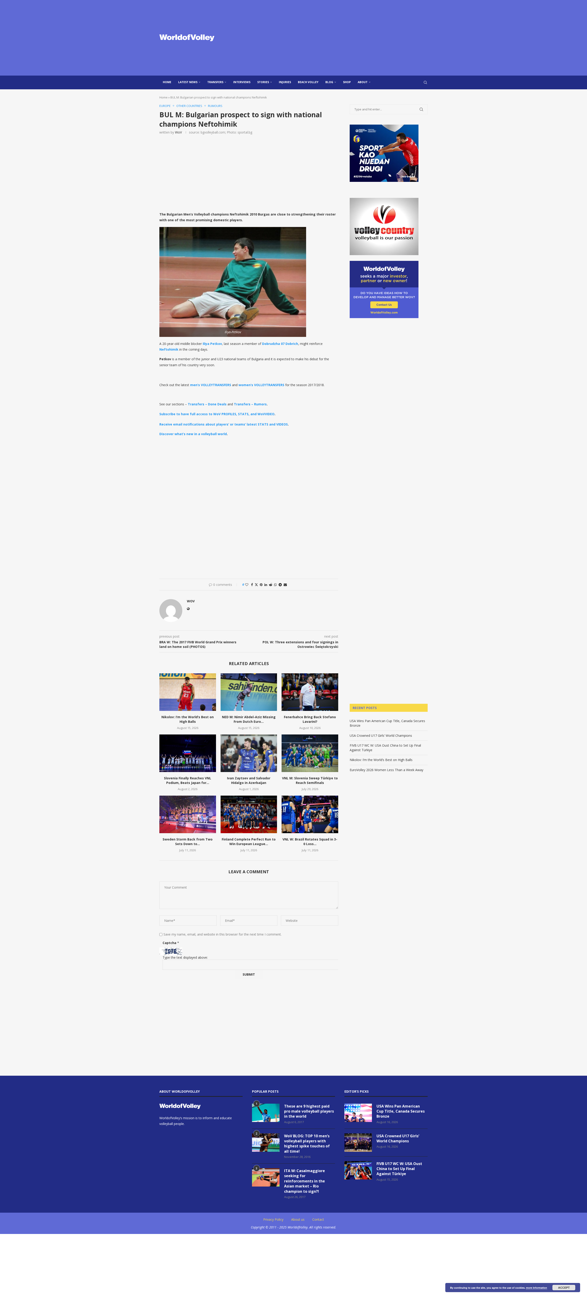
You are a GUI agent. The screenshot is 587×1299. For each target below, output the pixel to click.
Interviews (241, 82)
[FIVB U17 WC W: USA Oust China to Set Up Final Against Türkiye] (358, 1170)
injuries (285, 82)
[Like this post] (246, 584)
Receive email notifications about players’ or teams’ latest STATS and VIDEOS (223, 424)
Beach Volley (308, 82)
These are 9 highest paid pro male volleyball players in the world (309, 1111)
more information (536, 1287)
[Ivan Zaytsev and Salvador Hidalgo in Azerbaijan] (249, 753)
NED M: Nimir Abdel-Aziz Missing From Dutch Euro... (249, 719)
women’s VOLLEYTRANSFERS (261, 385)
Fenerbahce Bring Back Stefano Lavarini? (310, 719)
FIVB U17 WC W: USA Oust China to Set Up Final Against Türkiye (399, 1168)
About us (298, 1219)
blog (329, 82)
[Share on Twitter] (256, 584)
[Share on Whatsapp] (275, 584)
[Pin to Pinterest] (261, 584)
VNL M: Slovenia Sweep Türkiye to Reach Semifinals (310, 780)
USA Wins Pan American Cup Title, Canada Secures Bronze (401, 1111)
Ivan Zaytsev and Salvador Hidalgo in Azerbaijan (248, 780)
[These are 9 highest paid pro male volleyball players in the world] (266, 1113)
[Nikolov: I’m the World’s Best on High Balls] (187, 692)
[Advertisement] (339, 38)
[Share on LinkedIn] (265, 584)
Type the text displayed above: (185, 957)
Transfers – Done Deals (207, 404)
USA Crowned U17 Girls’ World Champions (381, 735)
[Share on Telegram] (280, 584)
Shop (347, 82)
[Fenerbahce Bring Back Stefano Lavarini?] (310, 692)
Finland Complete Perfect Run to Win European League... (249, 841)
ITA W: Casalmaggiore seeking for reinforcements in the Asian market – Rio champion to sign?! (304, 1181)
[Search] (425, 82)
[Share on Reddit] (270, 584)
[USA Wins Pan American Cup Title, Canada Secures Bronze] (358, 1113)
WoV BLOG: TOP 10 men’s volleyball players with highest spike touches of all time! (307, 1143)
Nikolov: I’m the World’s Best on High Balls (187, 719)
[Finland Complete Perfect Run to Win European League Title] (249, 814)
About (363, 82)
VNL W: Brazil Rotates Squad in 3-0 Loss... (309, 841)
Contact (318, 1219)
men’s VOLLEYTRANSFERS (210, 385)
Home (167, 82)
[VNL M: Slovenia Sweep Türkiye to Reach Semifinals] (310, 753)
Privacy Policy (273, 1219)
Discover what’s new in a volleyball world (193, 434)
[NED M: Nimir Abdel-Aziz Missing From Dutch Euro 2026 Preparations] (249, 692)
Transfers (215, 82)
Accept (564, 1287)
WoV (178, 132)
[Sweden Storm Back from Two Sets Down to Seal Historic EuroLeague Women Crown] (187, 814)
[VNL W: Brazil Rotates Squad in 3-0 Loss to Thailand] (310, 814)
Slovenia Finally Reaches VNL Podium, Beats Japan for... (187, 780)
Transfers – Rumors (250, 404)
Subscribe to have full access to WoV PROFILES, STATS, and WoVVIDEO (216, 414)
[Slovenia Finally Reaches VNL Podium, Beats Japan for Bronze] (187, 753)
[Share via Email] (285, 584)
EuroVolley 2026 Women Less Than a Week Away (386, 770)
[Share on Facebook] (252, 584)
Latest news (187, 82)
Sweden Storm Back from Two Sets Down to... (188, 841)
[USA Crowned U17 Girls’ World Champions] (358, 1142)
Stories (263, 82)
